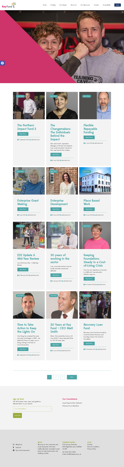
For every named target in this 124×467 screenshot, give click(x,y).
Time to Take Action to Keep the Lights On (26, 328)
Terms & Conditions (93, 447)
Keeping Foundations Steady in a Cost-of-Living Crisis (95, 260)
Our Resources (85, 5)
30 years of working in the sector (59, 258)
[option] (62, 46)
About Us (74, 5)
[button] (2, 63)
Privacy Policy (91, 449)
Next (71, 377)
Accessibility (106, 5)
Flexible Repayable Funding (90, 129)
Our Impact (63, 5)
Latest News (20, 96)
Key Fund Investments (22, 450)
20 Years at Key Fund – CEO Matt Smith (61, 328)
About (40, 442)
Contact (96, 5)
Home (45, 5)
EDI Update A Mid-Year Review (28, 256)
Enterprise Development (59, 202)
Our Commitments (69, 399)
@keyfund (18, 444)
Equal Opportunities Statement (72, 403)
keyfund (18, 447)
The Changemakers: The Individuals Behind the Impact (60, 132)
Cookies (89, 444)
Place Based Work (92, 202)
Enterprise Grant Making (28, 202)
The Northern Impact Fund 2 (26, 127)
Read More (23, 134)
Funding (52, 5)
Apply (117, 5)
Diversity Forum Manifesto (70, 406)
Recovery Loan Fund (93, 326)
